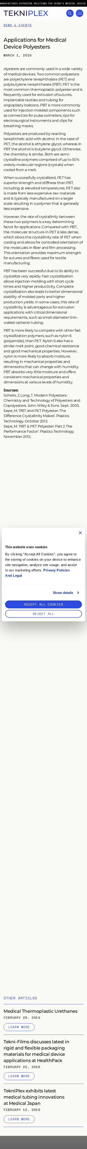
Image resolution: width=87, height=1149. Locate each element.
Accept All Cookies (43, 604)
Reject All (43, 613)
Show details (63, 593)
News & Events (18, 25)
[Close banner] (80, 532)
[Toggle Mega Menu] (79, 13)
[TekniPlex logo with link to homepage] (26, 13)
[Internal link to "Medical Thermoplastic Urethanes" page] (43, 1019)
